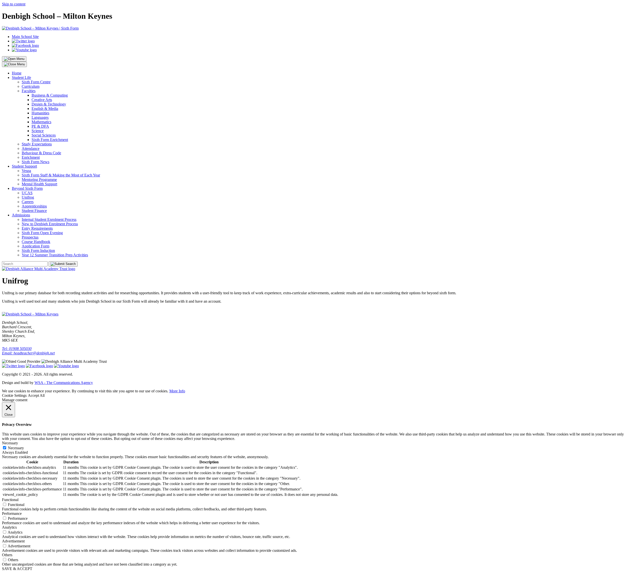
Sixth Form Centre (36, 82)
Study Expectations (37, 144)
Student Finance (34, 210)
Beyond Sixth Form (27, 188)
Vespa (26, 171)
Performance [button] (12, 513)
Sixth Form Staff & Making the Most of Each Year (61, 175)
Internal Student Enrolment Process (49, 219)
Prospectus (30, 237)
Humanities (40, 113)
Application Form (35, 246)
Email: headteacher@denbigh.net (28, 353)
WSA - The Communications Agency (64, 383)
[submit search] (63, 264)
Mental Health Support (39, 184)
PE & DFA (40, 126)
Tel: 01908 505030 (17, 349)
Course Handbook (36, 242)
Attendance (30, 148)
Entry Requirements (37, 228)
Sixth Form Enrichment (50, 140)
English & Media (45, 108)
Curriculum (30, 86)
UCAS (27, 193)
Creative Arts (42, 100)
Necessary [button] (10, 443)
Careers (28, 202)
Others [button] (7, 555)
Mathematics (41, 122)
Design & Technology (49, 104)
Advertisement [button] (13, 541)
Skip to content (13, 4)
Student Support (24, 166)
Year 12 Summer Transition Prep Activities (55, 255)
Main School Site (25, 37)
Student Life (21, 77)
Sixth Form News (35, 162)
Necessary (16, 448)
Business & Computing (50, 95)
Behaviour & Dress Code (41, 153)
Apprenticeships (34, 206)
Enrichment (31, 157)
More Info (177, 391)
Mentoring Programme (39, 179)
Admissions (21, 215)
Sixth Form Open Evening (42, 233)
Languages (40, 117)
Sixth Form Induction (38, 250)
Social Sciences (44, 135)
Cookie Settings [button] (14, 395)
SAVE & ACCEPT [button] (17, 569)
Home (16, 73)
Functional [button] (10, 500)
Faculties (28, 91)
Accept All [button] (36, 395)
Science (38, 131)
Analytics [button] (9, 527)
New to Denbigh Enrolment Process (50, 224)
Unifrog (28, 197)
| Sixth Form (68, 28)
